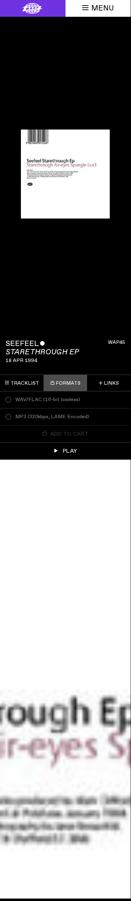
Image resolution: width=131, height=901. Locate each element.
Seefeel (22, 343)
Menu (102, 8)
